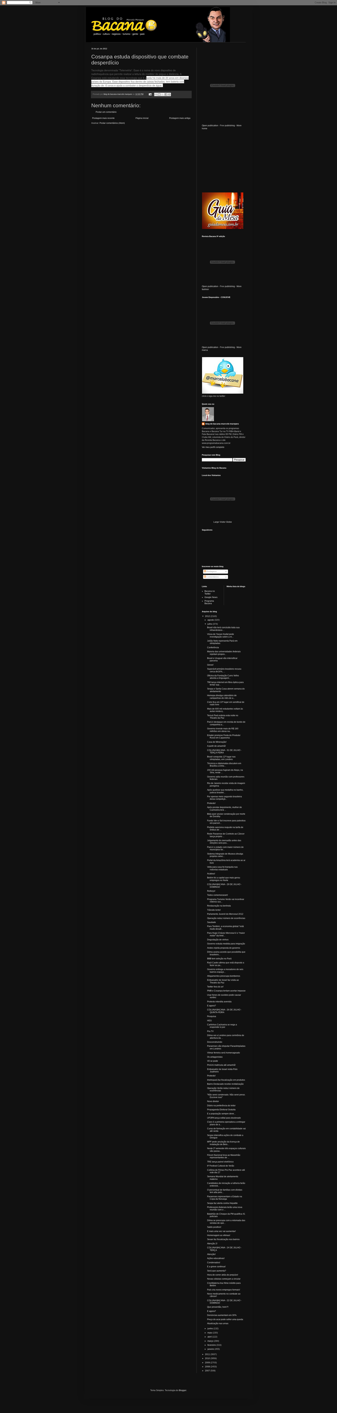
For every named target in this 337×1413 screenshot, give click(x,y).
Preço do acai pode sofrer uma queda (225, 1319)
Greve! (210, 665)
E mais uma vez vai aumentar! (221, 1231)
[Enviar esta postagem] (150, 94)
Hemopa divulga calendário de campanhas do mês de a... (222, 696)
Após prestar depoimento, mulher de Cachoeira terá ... (224, 808)
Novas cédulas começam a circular (223, 1279)
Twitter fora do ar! (215, 986)
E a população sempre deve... (221, 1113)
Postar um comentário (106, 112)
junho (210, 1328)
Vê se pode (212, 1061)
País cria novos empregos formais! (223, 1290)
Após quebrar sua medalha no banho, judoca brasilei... (225, 791)
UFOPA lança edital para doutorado (224, 1118)
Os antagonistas (215, 1057)
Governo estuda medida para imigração (226, 943)
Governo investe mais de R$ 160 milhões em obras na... (222, 729)
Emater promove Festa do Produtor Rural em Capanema (223, 736)
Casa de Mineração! (216, 742)
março (210, 1341)
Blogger (182, 1390)
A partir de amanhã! (216, 746)
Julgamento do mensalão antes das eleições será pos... (224, 841)
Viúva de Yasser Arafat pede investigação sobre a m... (220, 635)
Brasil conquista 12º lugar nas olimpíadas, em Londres (221, 757)
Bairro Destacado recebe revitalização (225, 1084)
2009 (207, 1362)
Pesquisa (211, 1016)
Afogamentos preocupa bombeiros (223, 976)
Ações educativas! (215, 1258)
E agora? (211, 1005)
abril (209, 1337)
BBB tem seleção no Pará (219, 958)
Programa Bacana (209, 602)
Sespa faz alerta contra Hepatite (222, 1203)
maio (210, 1333)
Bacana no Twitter (209, 592)
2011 (207, 1354)
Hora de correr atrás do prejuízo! (222, 1275)
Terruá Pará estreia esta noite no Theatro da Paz (222, 716)
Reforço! (211, 891)
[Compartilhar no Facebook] (166, 94)
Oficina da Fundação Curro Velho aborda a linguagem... (223, 676)
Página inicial (142, 118)
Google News (210, 597)
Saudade (211, 922)
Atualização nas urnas (217, 1323)
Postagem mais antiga (179, 118)
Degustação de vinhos (218, 939)
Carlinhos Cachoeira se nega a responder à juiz (222, 1025)
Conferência (213, 647)
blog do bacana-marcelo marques (222, 424)
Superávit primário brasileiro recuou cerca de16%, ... (224, 670)
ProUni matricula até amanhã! (221, 1065)
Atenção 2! (212, 1243)
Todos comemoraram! (217, 895)
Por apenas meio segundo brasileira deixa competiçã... (224, 797)
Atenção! (211, 1254)
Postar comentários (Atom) (112, 123)
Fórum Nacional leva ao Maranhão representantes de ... (223, 1156)
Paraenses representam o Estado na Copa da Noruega (224, 1197)
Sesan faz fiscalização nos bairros (223, 1239)
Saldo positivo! (214, 1227)
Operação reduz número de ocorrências (226, 918)
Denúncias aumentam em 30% (222, 1315)
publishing (230, 125)
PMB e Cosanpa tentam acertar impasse (226, 991)
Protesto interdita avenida (219, 1001)
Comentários (212, 577)
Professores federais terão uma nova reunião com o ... (224, 1208)
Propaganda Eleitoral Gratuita (221, 1109)
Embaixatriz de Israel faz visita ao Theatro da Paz (223, 981)
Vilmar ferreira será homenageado (223, 1052)
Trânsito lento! (214, 910)
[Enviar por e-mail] (156, 94)
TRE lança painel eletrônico (220, 1162)
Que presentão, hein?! (217, 1307)
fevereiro (211, 1345)
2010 (207, 1358)
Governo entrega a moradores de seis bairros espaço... (225, 970)
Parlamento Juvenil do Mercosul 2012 (225, 914)
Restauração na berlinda (219, 906)
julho (210, 624)
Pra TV (210, 1031)
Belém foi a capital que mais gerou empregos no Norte (223, 878)
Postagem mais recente (103, 118)
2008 (207, 1366)
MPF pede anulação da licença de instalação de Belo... (223, 1143)
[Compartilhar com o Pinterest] (169, 94)
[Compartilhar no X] (162, 94)
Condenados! (213, 1262)
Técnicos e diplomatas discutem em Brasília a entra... (224, 764)
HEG (209, 1020)
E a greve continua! (216, 1266)
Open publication (210, 125)
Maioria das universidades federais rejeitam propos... (224, 652)
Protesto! (211, 803)
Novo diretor (213, 1101)
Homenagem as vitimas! (218, 1235)
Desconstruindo (214, 1042)
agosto (210, 620)
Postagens (211, 571)
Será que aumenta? (216, 1271)
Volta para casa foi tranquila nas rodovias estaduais (222, 868)
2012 (207, 616)
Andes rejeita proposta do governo (223, 948)
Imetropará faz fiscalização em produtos (226, 1080)
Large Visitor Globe (222, 522)
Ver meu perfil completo (213, 447)
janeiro (211, 1349)
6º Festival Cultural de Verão (220, 1166)
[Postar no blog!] (159, 94)
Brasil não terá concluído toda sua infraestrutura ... (223, 628)
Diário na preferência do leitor (221, 1105)
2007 (207, 1370)
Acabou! (211, 873)
